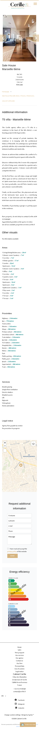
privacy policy (12, 551)
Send (12, 556)
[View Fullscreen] (4, 450)
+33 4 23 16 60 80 (20, 689)
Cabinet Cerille (19, 674)
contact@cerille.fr (19, 691)
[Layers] (33, 443)
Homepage (5, 91)
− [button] (5, 446)
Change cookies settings (12, 715)
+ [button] (5, 442)
